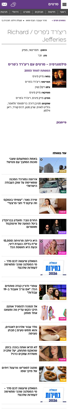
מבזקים (39, 12)
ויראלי (15, 12)
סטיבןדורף (35, 103)
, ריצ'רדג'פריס (24, 98)
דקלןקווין (40, 87)
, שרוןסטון (31, 107)
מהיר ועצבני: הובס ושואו (36, 21)
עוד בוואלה (59, 153)
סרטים (53, 4)
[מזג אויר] (14, 4)
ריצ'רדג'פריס (32, 81)
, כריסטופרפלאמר (18, 103)
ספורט (26, 12)
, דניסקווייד (19, 107)
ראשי (63, 12)
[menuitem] (52, 12)
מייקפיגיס (38, 76)
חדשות (51, 12)
